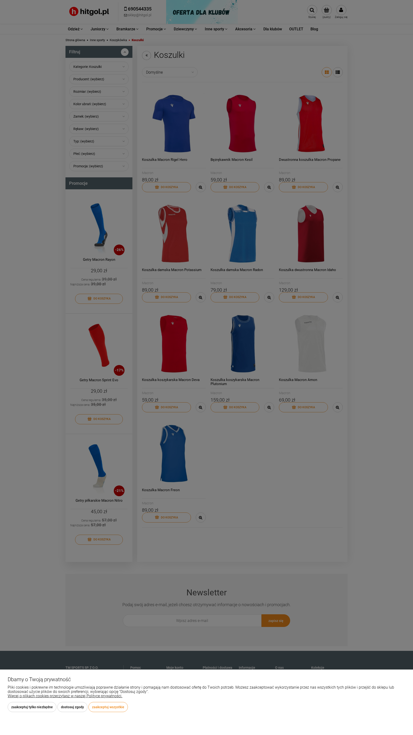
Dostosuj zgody (72, 707)
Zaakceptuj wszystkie (108, 707)
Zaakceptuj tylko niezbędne (32, 707)
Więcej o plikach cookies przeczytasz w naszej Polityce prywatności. (65, 696)
